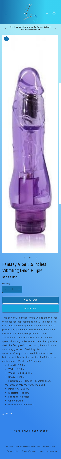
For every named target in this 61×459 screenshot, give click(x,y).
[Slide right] (37, 258)
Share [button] (9, 413)
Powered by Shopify (31, 447)
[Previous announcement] (5, 28)
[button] (6, 13)
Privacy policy (13, 451)
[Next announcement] (55, 28)
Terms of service (29, 451)
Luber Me (18, 447)
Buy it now (30, 308)
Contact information (48, 451)
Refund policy (49, 447)
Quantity (6, 283)
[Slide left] (24, 258)
